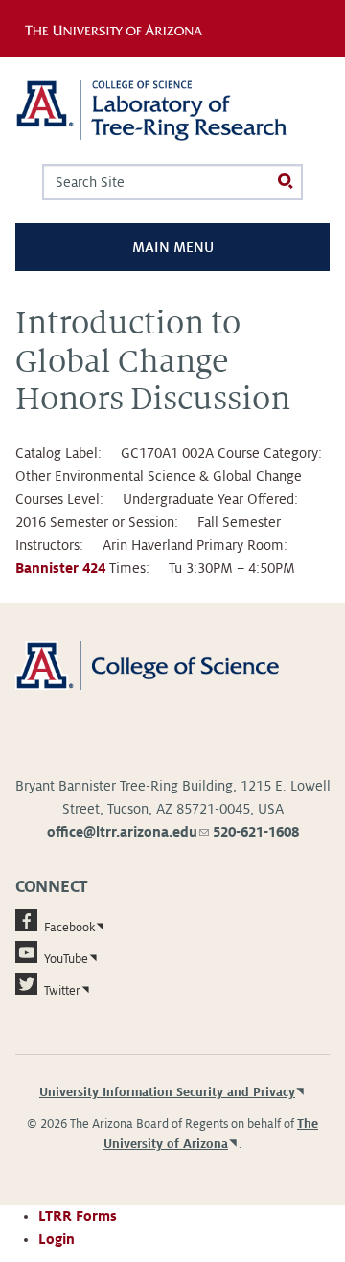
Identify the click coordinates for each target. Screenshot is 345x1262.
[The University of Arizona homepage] (117, 27)
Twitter (62, 991)
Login (56, 1239)
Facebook (69, 927)
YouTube (66, 959)
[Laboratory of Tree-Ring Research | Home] (172, 110)
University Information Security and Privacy (167, 1092)
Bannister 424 (60, 568)
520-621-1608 (256, 831)
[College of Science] (172, 665)
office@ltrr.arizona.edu (128, 831)
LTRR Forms (77, 1216)
